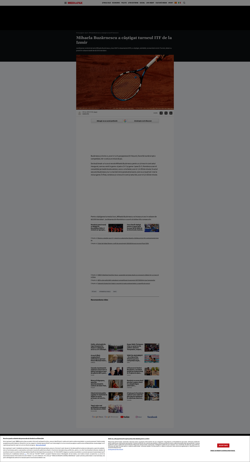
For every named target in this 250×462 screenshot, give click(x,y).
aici (25, 453)
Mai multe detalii (41, 445)
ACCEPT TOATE (223, 445)
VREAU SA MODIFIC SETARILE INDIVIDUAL (222, 450)
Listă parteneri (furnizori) (115, 449)
